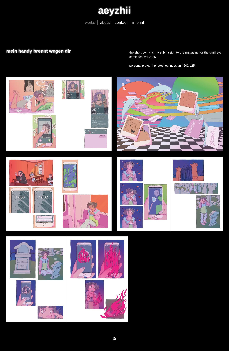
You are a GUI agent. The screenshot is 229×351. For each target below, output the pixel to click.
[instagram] (114, 338)
